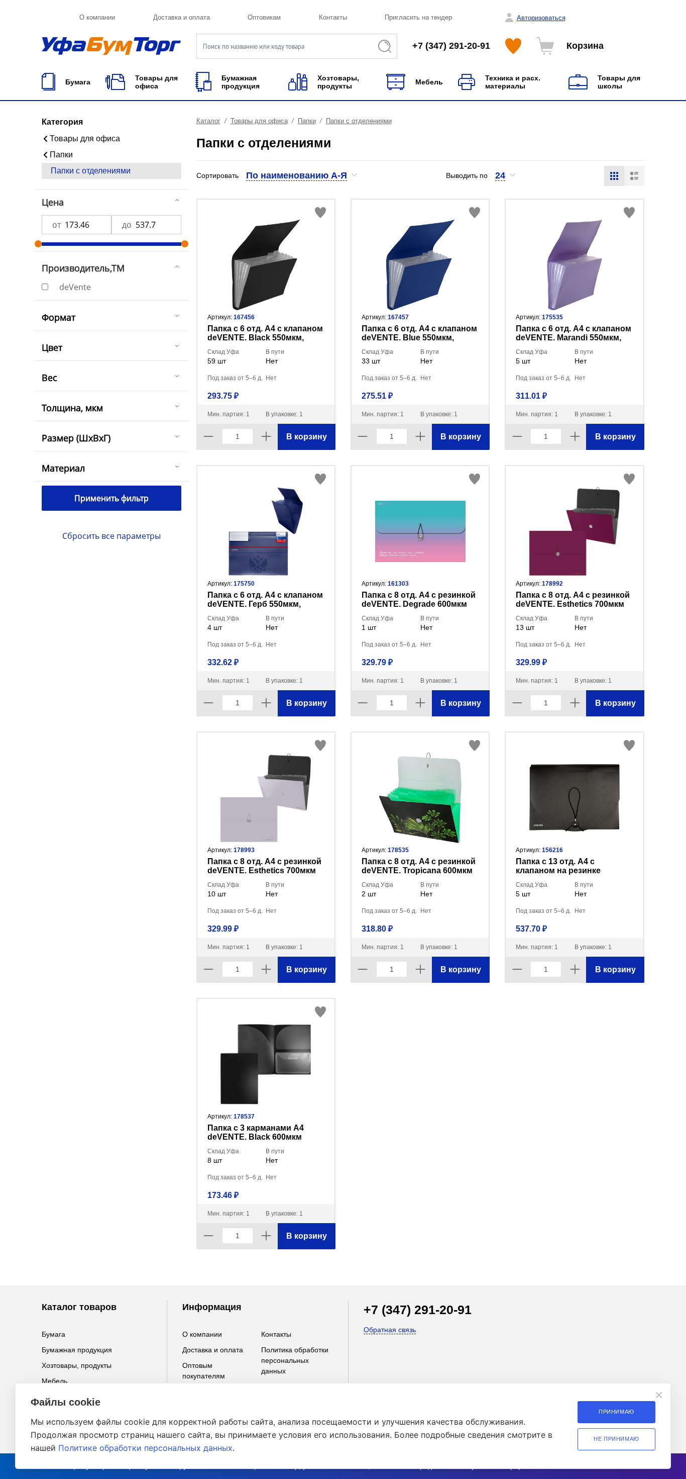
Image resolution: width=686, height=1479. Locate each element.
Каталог (208, 121)
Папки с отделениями (91, 170)
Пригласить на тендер (418, 17)
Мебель (54, 1381)
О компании (97, 17)
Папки (61, 154)
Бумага (53, 1334)
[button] (302, 175)
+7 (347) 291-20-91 (451, 46)
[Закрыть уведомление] (658, 1395)
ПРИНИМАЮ (616, 1412)
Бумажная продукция (77, 1350)
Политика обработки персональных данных (294, 1360)
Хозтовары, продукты (76, 1365)
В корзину (306, 436)
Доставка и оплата (181, 17)
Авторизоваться (541, 18)
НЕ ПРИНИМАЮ (616, 1439)
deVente (75, 287)
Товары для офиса (85, 138)
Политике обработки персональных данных (145, 1448)
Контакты (333, 17)
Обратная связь (390, 1330)
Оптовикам (264, 17)
